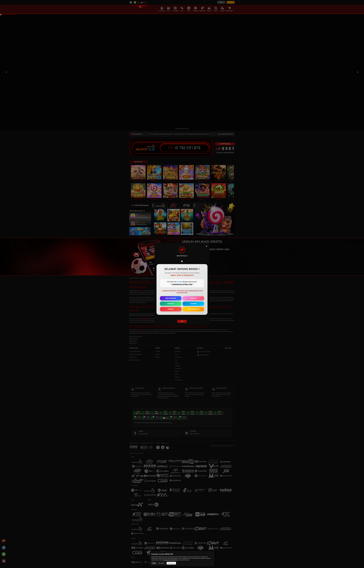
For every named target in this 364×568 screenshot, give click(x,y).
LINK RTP (193, 298)
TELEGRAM (193, 303)
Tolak (154, 563)
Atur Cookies (162, 563)
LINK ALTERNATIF (170, 298)
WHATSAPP (170, 303)
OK (182, 321)
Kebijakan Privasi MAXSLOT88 (170, 559)
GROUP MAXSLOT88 (193, 309)
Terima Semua (171, 563)
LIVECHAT (171, 309)
